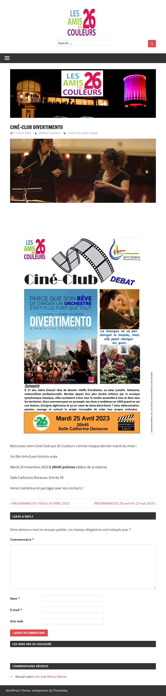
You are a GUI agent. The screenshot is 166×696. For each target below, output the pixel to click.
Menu (17, 58)
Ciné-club (74, 133)
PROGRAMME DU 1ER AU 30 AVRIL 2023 (40, 503)
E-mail (16, 610)
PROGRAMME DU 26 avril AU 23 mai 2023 (124, 503)
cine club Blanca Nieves (50, 677)
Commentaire (22, 539)
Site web (16, 621)
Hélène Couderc (49, 133)
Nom (15, 598)
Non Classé (90, 133)
